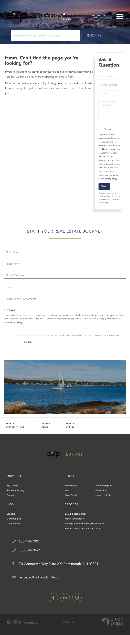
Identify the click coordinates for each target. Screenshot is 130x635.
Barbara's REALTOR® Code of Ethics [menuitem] (84, 524)
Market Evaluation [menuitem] (74, 519)
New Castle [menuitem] (71, 495)
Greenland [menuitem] (101, 491)
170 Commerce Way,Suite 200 (57, 564)
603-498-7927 (99, 16)
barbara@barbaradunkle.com (40, 577)
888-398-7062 (29, 550)
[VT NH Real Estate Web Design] (112, 622)
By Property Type (15, 427)
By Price (70, 427)
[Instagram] (77, 597)
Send (104, 186)
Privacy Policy (111, 179)
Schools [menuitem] (11, 514)
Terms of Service (108, 335)
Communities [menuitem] (14, 519)
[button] (94, 35)
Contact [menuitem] (11, 495)
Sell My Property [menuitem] (15, 491)
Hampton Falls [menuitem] (103, 495)
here (59, 83)
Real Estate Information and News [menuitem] (83, 529)
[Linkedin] (65, 597)
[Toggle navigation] (119, 16)
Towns (45, 427)
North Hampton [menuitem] (103, 486)
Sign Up (67, 19)
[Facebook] (53, 597)
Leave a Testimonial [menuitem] (75, 514)
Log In (70, 14)
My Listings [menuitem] (13, 486)
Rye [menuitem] (67, 491)
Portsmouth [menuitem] (71, 486)
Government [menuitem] (13, 524)
